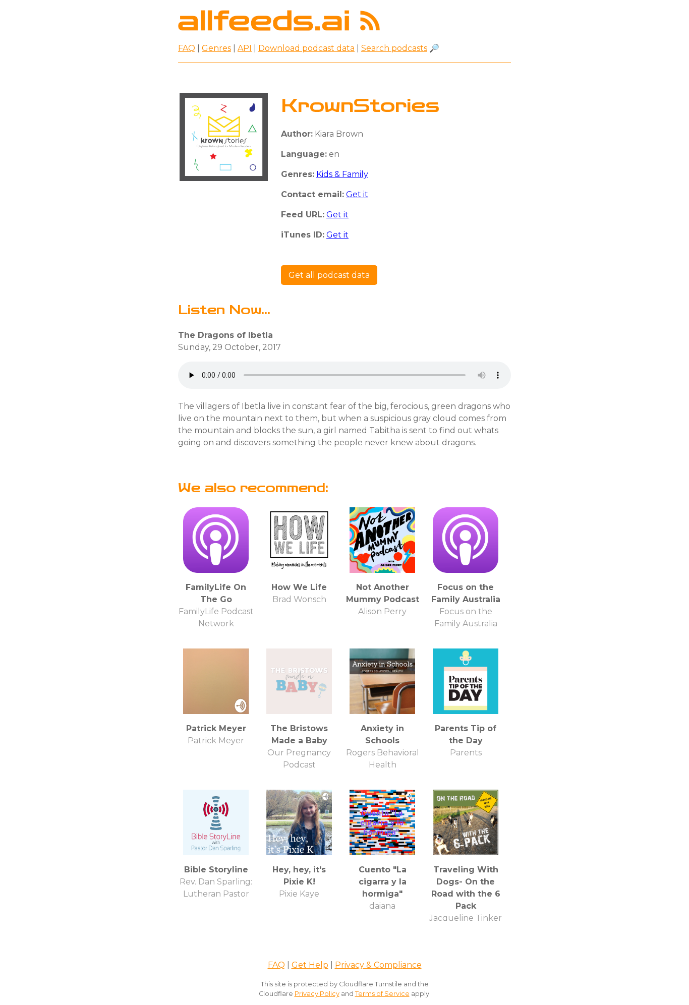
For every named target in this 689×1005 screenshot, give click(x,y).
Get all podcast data (329, 275)
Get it (357, 194)
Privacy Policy (317, 993)
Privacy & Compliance (378, 965)
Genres (216, 48)
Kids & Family (342, 174)
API (245, 48)
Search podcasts (394, 48)
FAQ (186, 48)
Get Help (310, 965)
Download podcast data (306, 48)
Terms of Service (382, 993)
